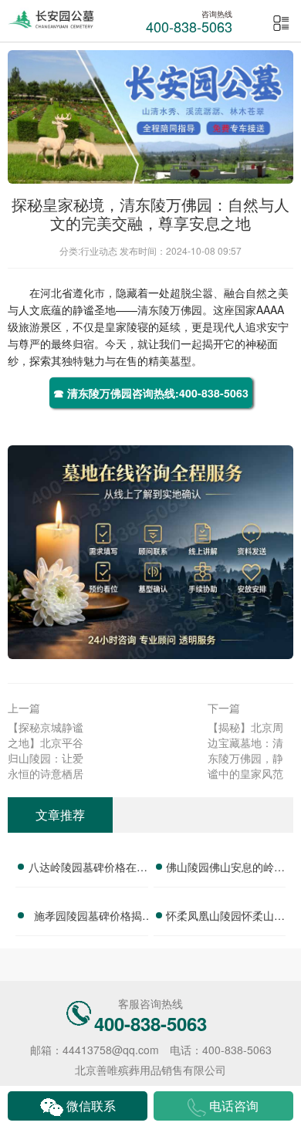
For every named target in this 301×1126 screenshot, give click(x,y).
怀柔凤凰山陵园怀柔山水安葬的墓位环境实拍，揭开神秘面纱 (225, 918)
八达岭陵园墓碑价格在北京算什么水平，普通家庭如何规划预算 (88, 869)
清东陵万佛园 (169, 309)
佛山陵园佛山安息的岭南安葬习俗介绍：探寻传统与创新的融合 (225, 869)
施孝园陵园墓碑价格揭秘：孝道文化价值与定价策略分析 (88, 918)
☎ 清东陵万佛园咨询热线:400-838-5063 (151, 393)
